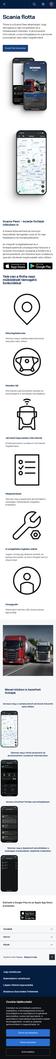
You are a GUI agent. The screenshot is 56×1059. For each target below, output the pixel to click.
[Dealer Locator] (43, 4)
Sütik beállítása (28, 1052)
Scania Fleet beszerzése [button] (15, 48)
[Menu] (4, 4)
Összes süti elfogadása (28, 1033)
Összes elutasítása (28, 1042)
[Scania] (51, 4)
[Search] (34, 4)
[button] (28, 929)
